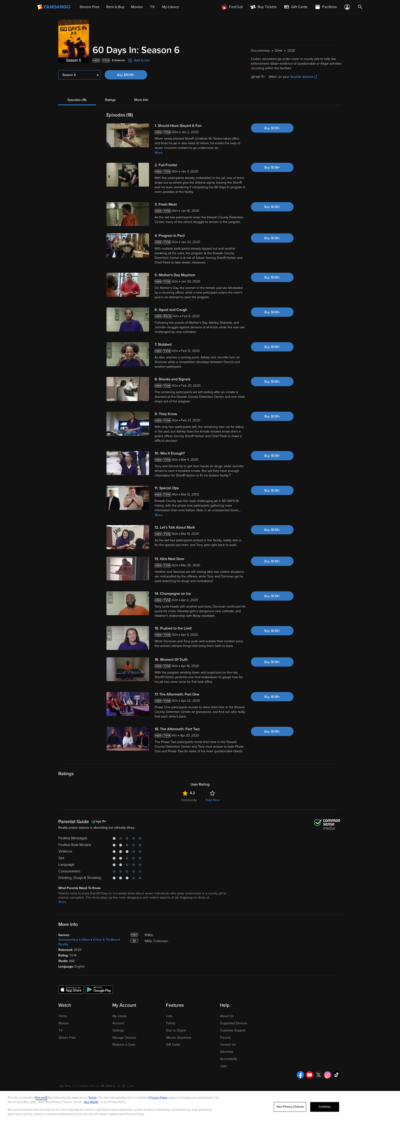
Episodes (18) (77, 100)
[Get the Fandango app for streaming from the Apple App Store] (71, 989)
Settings (118, 1030)
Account (118, 1023)
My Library (119, 1016)
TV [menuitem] (152, 7)
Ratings (110, 100)
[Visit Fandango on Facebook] (300, 1075)
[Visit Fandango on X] (318, 1075)
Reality (63, 944)
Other (85, 940)
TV (60, 1030)
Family (170, 1023)
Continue (325, 1107)
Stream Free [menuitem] (90, 7)
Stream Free (67, 1038)
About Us (226, 1016)
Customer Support (233, 1030)
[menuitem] (296, 7)
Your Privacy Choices (290, 1107)
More (158, 153)
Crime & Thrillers (105, 940)
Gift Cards (173, 1045)
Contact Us (228, 1045)
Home (63, 1016)
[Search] (360, 7)
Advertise (226, 1052)
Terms (92, 1098)
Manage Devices (124, 1038)
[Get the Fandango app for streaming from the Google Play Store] (99, 989)
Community (189, 800)
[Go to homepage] (54, 7)
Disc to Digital (176, 1030)
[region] (200, 1106)
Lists (169, 1016)
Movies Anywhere (178, 1038)
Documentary (68, 940)
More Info (141, 100)
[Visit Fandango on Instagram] (327, 1075)
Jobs (223, 1066)
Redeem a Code (123, 1045)
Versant (41, 1098)
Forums (225, 1038)
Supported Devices (233, 1023)
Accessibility (228, 1059)
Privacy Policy (158, 1098)
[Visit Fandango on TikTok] (337, 1075)
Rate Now (212, 800)
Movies (64, 1023)
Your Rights (91, 1102)
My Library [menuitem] (170, 7)
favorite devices (301, 77)
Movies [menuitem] (137, 7)
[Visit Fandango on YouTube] (309, 1075)
